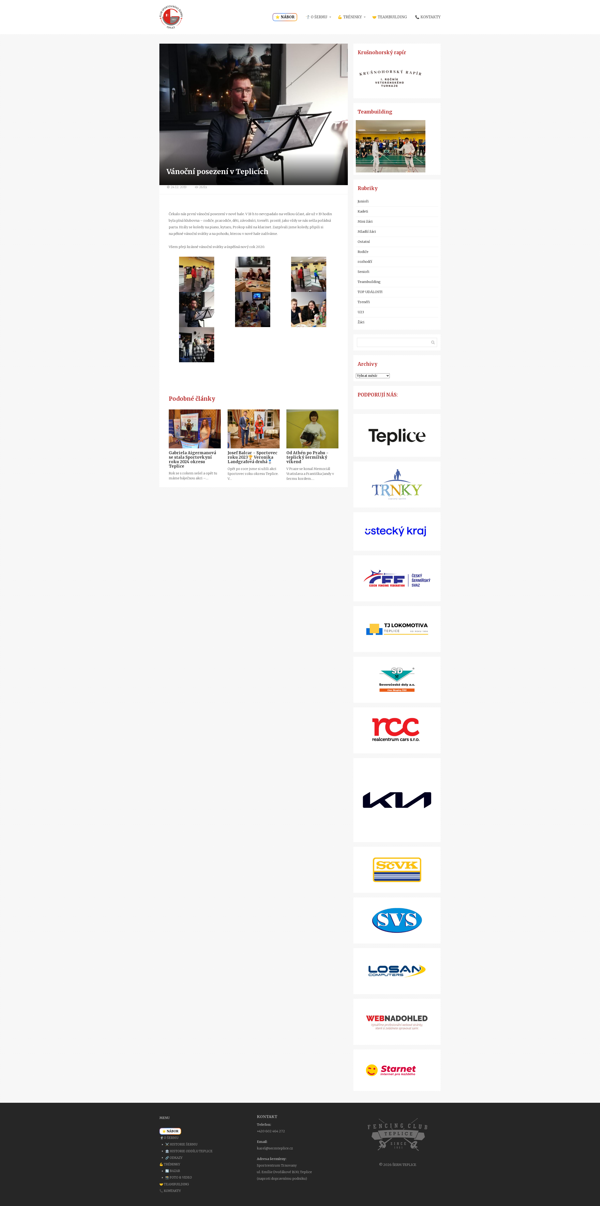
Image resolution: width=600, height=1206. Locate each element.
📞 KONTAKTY (428, 17)
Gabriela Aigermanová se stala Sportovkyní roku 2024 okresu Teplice (192, 459)
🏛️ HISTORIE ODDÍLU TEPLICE (189, 1151)
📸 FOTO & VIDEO (178, 1177)
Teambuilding (369, 282)
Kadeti (363, 211)
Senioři (363, 272)
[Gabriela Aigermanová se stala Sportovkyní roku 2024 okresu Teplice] (195, 428)
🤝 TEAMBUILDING (389, 17)
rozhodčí (365, 262)
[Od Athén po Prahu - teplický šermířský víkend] (312, 428)
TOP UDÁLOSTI (370, 292)
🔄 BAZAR (172, 1171)
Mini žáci (365, 221)
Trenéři (364, 302)
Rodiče (363, 252)
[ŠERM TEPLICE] (171, 17)
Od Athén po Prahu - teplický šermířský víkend (307, 457)
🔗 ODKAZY (174, 1158)
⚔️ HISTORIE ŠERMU (181, 1144)
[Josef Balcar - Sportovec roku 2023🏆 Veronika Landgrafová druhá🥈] (254, 428)
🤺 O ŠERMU (316, 17)
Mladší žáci (367, 231)
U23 (361, 312)
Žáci (361, 322)
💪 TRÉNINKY (350, 17)
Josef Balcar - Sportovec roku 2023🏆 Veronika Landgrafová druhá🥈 (252, 457)
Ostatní (364, 242)
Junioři (363, 201)
